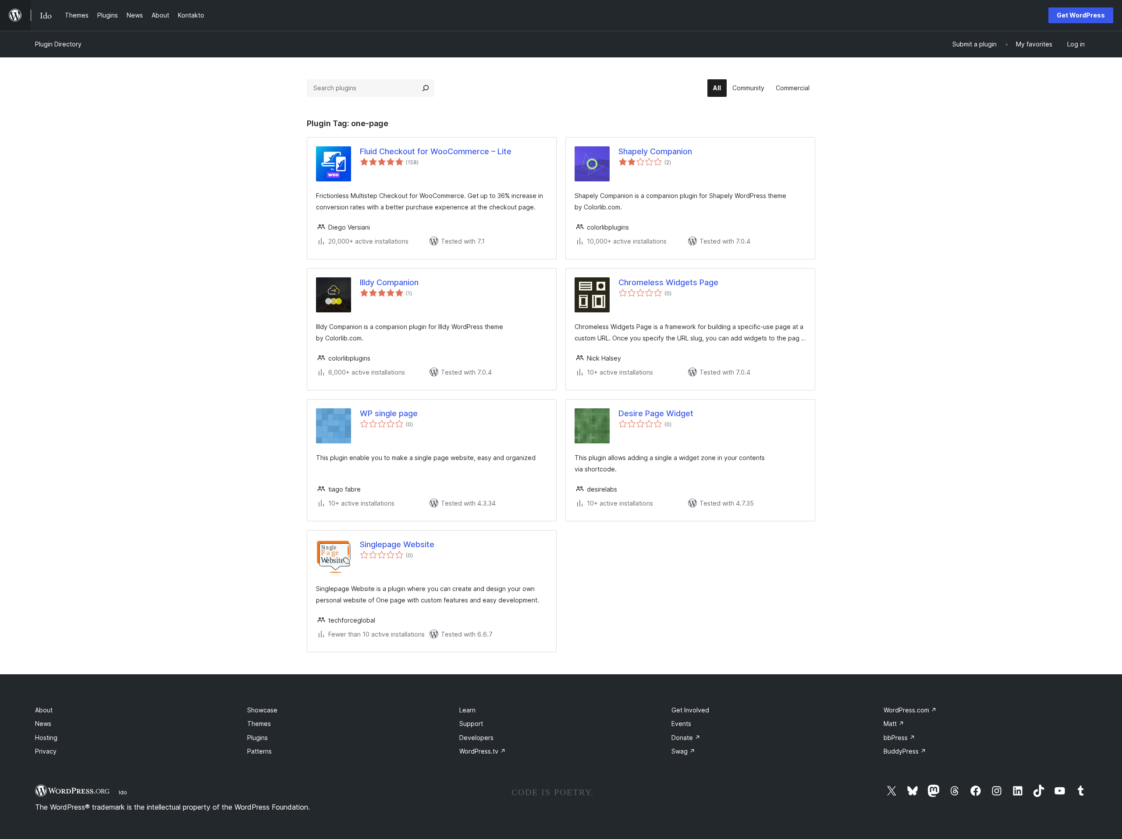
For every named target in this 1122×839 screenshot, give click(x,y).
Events (681, 723)
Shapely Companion (655, 151)
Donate (685, 737)
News (43, 723)
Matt (894, 723)
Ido (123, 792)
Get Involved (690, 710)
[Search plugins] (425, 88)
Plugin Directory (58, 44)
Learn (467, 710)
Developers (476, 737)
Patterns (259, 751)
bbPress (899, 737)
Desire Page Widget (655, 413)
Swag (683, 751)
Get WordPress (1081, 15)
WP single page (389, 413)
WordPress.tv (482, 751)
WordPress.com (910, 710)
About (44, 710)
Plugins (257, 737)
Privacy (46, 751)
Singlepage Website (397, 544)
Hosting (46, 737)
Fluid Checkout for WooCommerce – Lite (435, 151)
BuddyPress (905, 751)
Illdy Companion (389, 282)
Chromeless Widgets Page (668, 282)
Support (471, 723)
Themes (259, 723)
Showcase (262, 710)
